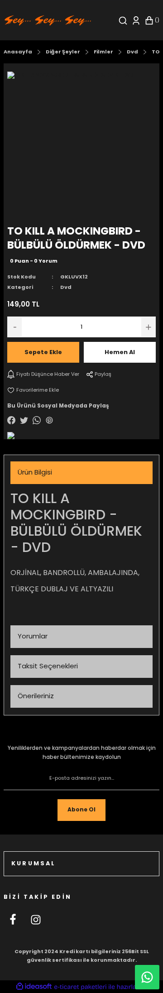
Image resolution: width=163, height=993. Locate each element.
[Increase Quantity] (148, 327)
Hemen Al (120, 352)
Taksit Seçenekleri (48, 666)
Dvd (66, 287)
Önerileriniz (36, 695)
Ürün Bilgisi (35, 472)
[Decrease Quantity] (14, 327)
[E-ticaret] (80, 986)
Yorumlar (33, 636)
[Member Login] (136, 20)
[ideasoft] (34, 987)
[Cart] (151, 20)
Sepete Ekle (43, 352)
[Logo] (48, 20)
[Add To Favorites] (33, 390)
